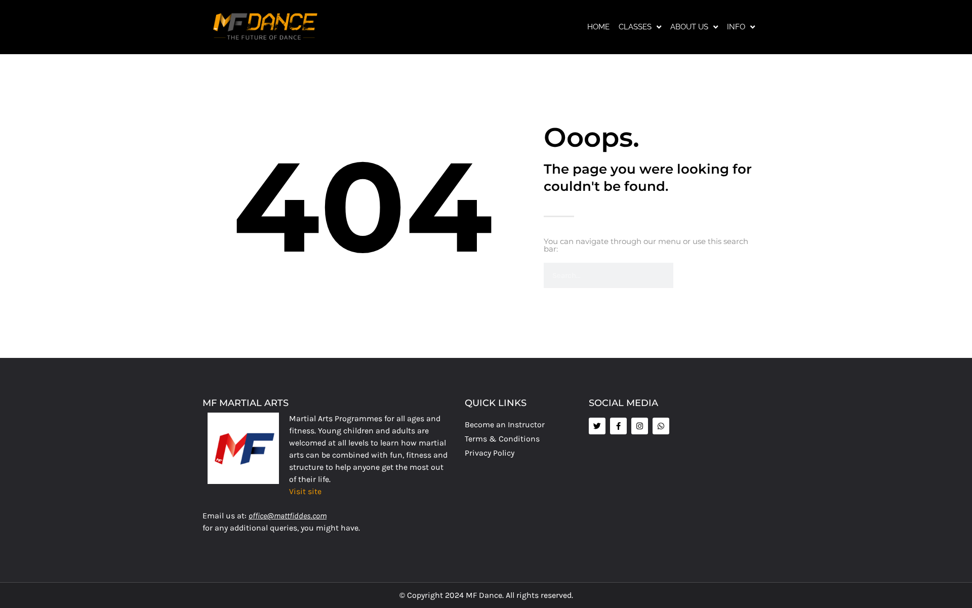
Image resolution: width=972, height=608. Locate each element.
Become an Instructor (505, 424)
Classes (635, 26)
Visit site (305, 491)
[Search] (686, 275)
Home (598, 26)
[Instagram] (639, 426)
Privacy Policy (489, 453)
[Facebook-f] (618, 426)
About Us (689, 26)
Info (736, 26)
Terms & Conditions (502, 438)
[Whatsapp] (661, 426)
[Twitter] (597, 426)
